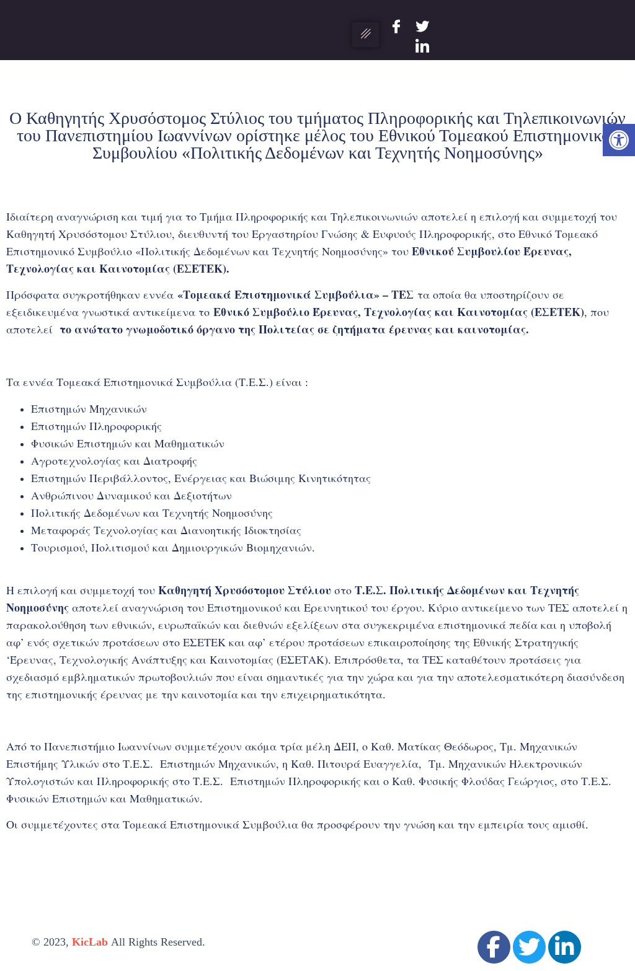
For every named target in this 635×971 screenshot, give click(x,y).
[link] (619, 140)
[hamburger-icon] (366, 35)
